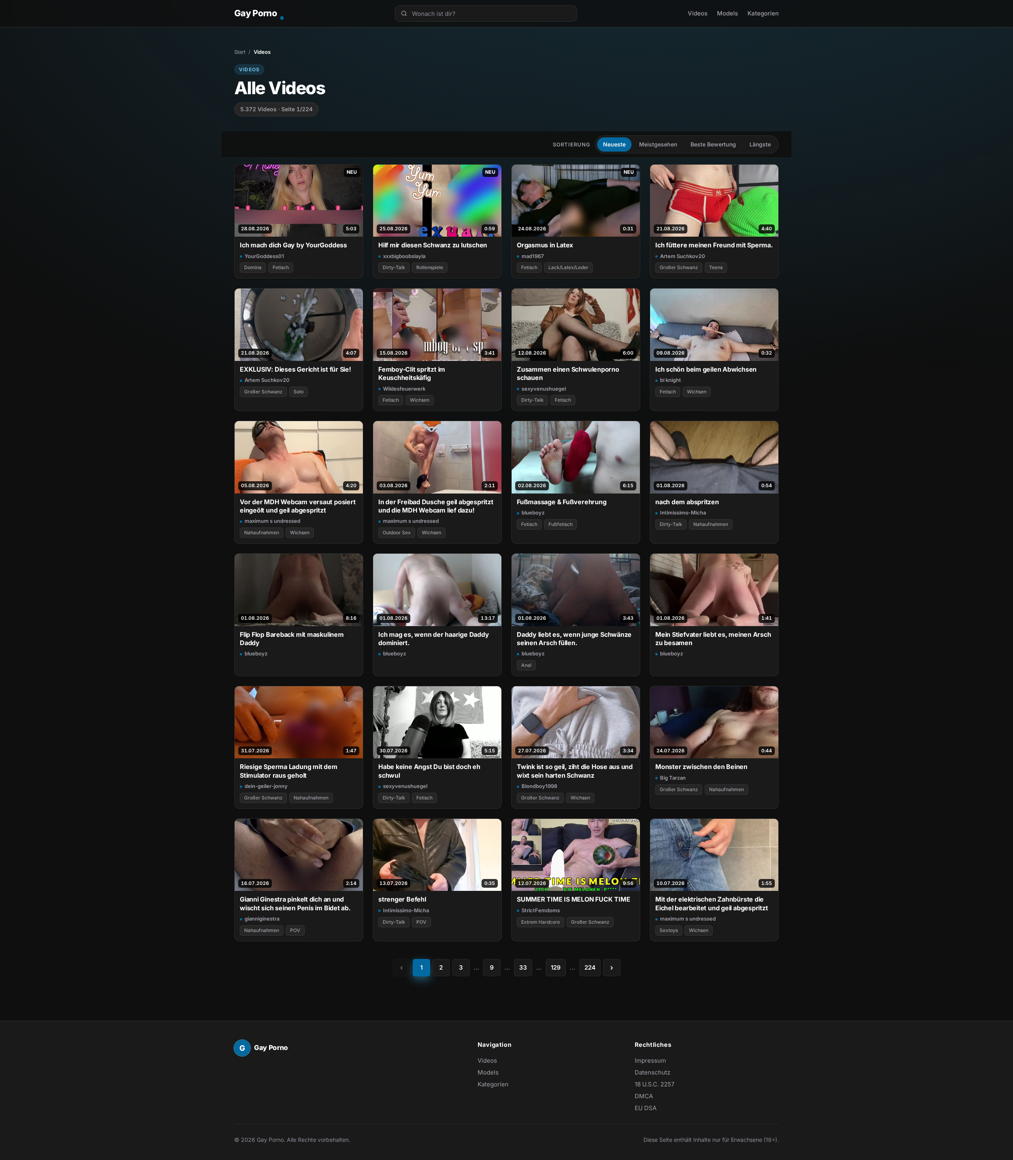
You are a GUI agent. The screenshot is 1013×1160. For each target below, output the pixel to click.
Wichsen (419, 400)
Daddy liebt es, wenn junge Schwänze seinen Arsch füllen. (574, 638)
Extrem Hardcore (540, 922)
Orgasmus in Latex (545, 245)
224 (590, 967)
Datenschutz (652, 1072)
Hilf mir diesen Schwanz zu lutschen (432, 245)
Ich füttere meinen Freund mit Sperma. (714, 245)
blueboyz (533, 512)
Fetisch (281, 267)
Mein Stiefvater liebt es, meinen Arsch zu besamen (713, 638)
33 (523, 967)
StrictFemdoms (541, 910)
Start (239, 52)
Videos (698, 13)
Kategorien (763, 13)
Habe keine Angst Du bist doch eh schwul (429, 771)
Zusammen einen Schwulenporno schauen (568, 373)
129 (556, 967)
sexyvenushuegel (544, 388)
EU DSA (645, 1108)
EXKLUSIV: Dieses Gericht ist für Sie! (295, 369)
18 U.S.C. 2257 (654, 1084)
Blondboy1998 (539, 786)
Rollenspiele (429, 267)
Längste (760, 144)
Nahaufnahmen (261, 532)
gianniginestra (262, 918)
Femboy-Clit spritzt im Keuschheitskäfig (411, 373)
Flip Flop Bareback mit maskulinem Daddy (292, 638)
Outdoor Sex (397, 532)
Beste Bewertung (713, 144)
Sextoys (669, 930)
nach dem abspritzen (687, 502)
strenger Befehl (402, 899)
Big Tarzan (673, 778)
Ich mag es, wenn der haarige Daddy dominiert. (433, 638)
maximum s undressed (272, 521)
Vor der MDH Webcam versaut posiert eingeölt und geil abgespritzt (297, 506)
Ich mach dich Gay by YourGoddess (293, 245)
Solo (299, 392)
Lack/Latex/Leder (568, 267)
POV (295, 930)
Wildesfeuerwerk (404, 388)
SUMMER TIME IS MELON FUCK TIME (573, 899)
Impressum (650, 1060)
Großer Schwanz (679, 267)
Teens (716, 267)
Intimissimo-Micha (683, 512)
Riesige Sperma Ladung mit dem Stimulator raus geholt (289, 771)
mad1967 (533, 256)
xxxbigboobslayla (404, 256)
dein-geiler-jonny (266, 786)
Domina (253, 267)
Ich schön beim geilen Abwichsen (706, 369)
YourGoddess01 (264, 256)
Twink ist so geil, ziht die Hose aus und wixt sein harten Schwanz (575, 771)
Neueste (614, 144)
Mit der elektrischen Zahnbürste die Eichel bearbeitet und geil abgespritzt (711, 903)
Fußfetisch (560, 524)
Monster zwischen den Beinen (701, 767)
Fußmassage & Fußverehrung (561, 502)
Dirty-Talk (394, 267)
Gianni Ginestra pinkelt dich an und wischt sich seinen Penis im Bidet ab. (295, 903)
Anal (526, 665)
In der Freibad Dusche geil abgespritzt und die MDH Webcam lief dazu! (435, 506)
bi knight (670, 380)
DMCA (644, 1096)
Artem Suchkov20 (682, 256)
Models (727, 13)
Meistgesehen (658, 144)
